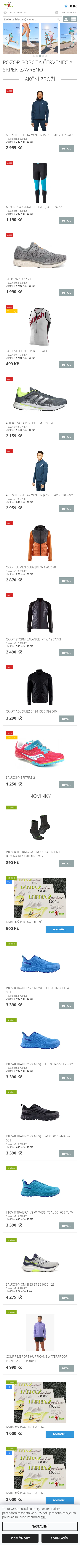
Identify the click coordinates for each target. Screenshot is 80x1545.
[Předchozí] (6, 38)
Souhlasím (59, 1538)
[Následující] (74, 38)
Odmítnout (20, 1538)
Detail (66, 148)
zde (43, 1517)
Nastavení (40, 1526)
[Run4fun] (9, 5)
